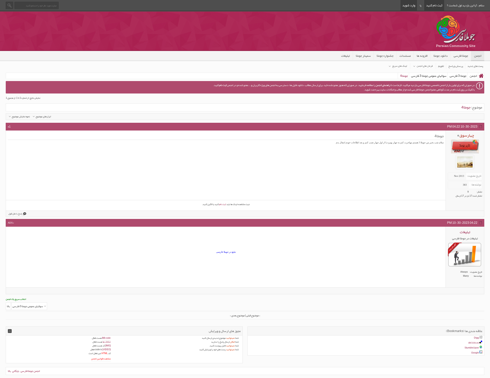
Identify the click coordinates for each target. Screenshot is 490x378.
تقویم (441, 66)
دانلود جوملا (441, 56)
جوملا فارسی (461, 56)
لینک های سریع (399, 65)
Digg (476, 337)
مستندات (405, 56)
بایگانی (15, 371)
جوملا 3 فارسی (458, 76)
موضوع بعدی (238, 315)
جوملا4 (465, 107)
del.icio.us (473, 342)
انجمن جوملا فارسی (30, 371)
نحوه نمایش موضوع (21, 116)
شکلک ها (107, 341)
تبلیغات (345, 56)
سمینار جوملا (363, 56)
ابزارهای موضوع (43, 116)
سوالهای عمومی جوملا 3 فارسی (428, 76)
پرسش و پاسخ (455, 66)
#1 (9, 127)
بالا (8, 306)
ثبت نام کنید (434, 5)
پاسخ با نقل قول (15, 213)
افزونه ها (422, 56)
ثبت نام (222, 204)
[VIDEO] (106, 349)
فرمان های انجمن (425, 65)
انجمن (477, 56)
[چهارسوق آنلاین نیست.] (465, 171)
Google (475, 352)
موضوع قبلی (252, 315)
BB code (106, 338)
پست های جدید (475, 66)
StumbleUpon (472, 347)
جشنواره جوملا (385, 56)
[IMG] (108, 345)
